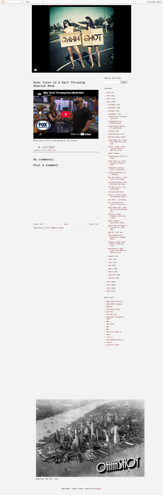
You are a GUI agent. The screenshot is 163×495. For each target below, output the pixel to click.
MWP (107, 322)
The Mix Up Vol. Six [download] (116, 188)
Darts (44, 150)
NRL (107, 329)
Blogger (97, 489)
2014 (109, 99)
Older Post (94, 224)
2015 (109, 96)
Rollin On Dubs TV (113, 332)
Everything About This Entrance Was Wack (117, 183)
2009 (109, 291)
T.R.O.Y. (109, 337)
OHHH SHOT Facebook (114, 304)
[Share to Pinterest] (53, 147)
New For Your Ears (115, 232)
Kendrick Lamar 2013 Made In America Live (116, 244)
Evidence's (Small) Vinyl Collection (116, 169)
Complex (109, 307)
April (111, 269)
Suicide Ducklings (115, 192)
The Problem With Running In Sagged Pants (116, 237)
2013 (109, 102)
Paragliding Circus (116, 134)
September (112, 114)
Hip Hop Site (111, 315)
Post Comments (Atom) (55, 228)
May (110, 266)
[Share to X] (48, 147)
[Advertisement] (120, 366)
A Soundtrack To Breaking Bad (115, 122)
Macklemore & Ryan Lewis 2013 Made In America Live (117, 250)
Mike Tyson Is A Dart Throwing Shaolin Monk (117, 163)
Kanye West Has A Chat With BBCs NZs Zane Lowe (117, 142)
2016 (109, 93)
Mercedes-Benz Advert (117, 137)
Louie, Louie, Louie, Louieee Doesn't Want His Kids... (117, 148)
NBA (107, 327)
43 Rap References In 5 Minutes (117, 173)
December (112, 105)
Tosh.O (109, 342)
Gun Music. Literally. (117, 200)
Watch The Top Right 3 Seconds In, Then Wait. (117, 227)
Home (66, 224)
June (110, 262)
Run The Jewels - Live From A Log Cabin (117, 178)
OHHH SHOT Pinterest (114, 302)
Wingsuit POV (113, 131)
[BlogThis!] (46, 147)
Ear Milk (109, 312)
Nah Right (110, 324)
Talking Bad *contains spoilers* (117, 117)
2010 (109, 288)
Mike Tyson (52, 150)
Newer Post (38, 224)
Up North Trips (112, 345)
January (112, 278)
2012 (109, 282)
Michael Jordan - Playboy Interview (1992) (116, 216)
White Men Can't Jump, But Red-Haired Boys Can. (117, 209)
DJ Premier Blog (113, 309)
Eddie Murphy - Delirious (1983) (116, 222)
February (112, 275)
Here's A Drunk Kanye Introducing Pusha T (117, 196)
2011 (109, 285)
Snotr (108, 335)
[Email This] (43, 147)
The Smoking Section (114, 340)
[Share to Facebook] (51, 147)
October (112, 111)
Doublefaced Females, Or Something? (117, 127)
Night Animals (114, 153)
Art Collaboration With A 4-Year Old (116, 204)
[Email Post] (39, 147)
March (111, 272)
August (111, 256)
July (110, 259)
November (112, 108)
